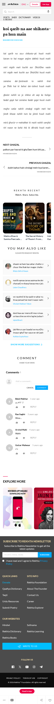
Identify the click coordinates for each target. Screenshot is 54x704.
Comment (41, 388)
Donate (35, 4)
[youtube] (27, 666)
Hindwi (6, 625)
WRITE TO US (30, 646)
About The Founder (37, 589)
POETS (6, 17)
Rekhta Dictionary (11, 631)
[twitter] (20, 666)
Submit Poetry (9, 607)
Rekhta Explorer (35, 607)
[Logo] (13, 4)
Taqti (5, 595)
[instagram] (34, 666)
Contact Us (33, 595)
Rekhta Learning (35, 631)
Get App (45, 4)
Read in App (27, 691)
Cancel (30, 388)
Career (30, 601)
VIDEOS (36, 17)
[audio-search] (48, 11)
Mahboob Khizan (13, 40)
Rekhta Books (9, 637)
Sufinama (32, 625)
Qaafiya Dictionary (12, 589)
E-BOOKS (7, 19)
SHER (14, 17)
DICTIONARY (25, 17)
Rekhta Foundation (37, 582)
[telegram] (41, 666)
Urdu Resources (10, 601)
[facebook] (12, 666)
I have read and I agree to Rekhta (27, 562)
